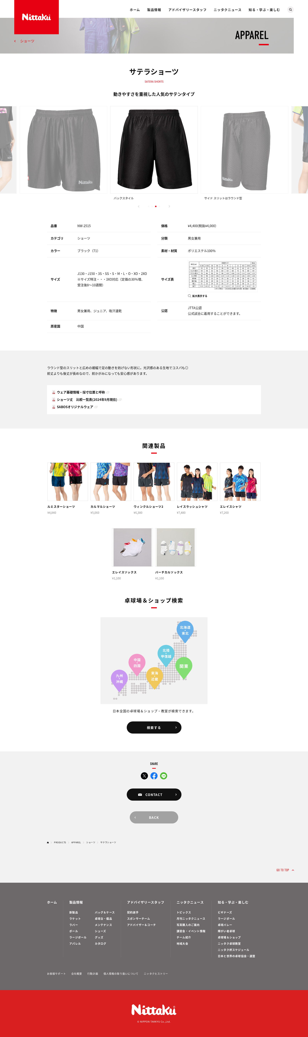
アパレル (75, 943)
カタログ (100, 943)
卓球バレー (225, 924)
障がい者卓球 (226, 931)
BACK (154, 817)
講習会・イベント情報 (191, 931)
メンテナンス (103, 924)
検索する (154, 727)
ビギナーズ (225, 912)
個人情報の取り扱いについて (121, 973)
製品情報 (154, 9)
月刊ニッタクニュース (191, 918)
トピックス (184, 912)
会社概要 (76, 973)
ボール (73, 931)
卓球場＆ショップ (229, 937)
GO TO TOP (282, 870)
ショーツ (27, 41)
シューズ (100, 931)
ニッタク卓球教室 (229, 943)
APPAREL (76, 842)
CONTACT (154, 794)
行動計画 (92, 973)
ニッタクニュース (228, 9)
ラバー (73, 924)
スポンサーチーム (138, 918)
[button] (138, 206)
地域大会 (182, 943)
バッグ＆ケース (105, 912)
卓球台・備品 (103, 918)
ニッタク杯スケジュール (233, 949)
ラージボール (78, 937)
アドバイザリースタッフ (187, 9)
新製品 (73, 912)
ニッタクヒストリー (156, 973)
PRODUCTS (60, 842)
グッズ (99, 937)
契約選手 (133, 912)
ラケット (75, 918)
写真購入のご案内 (188, 924)
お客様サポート (56, 973)
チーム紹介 (184, 937)
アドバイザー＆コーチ (141, 924)
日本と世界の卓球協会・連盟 (236, 956)
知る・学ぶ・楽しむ (264, 9)
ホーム (135, 9)
